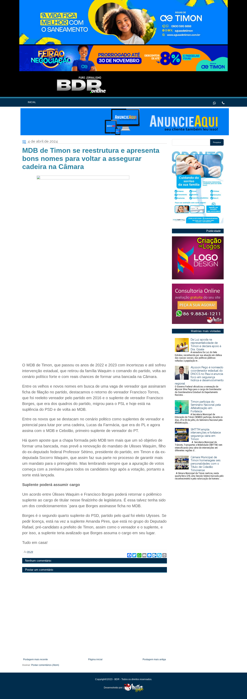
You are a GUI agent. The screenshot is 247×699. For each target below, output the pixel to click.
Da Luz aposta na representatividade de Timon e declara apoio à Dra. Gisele (198, 350)
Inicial (32, 102)
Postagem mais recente (35, 659)
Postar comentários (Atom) (45, 665)
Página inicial (95, 659)
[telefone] (223, 102)
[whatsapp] (214, 102)
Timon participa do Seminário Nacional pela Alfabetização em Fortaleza (199, 412)
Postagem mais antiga (154, 659)
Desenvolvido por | (114, 687)
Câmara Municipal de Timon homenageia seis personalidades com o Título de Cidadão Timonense (199, 468)
